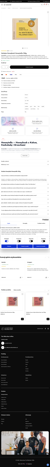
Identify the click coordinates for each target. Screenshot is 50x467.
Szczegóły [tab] (25, 223)
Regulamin (27, 421)
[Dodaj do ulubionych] (48, 12)
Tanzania (26, 362)
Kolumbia (26, 371)
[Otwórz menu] (2, 5)
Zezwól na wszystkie (40, 246)
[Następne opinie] (48, 257)
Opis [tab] (3, 138)
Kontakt (26, 428)
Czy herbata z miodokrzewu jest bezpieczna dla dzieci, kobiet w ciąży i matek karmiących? (19, 206)
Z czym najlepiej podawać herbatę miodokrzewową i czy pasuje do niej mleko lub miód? (19, 210)
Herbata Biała (3, 399)
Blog (2, 423)
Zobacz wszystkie (17, 290)
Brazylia (26, 360)
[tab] (22, 48)
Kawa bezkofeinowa (4, 384)
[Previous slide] (45, 290)
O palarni (2, 421)
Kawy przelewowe (4, 362)
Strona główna (3, 8)
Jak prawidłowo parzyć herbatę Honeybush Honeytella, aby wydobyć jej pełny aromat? (19, 195)
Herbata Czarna (3, 397)
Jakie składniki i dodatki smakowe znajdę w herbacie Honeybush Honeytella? (17, 202)
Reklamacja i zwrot (5, 164)
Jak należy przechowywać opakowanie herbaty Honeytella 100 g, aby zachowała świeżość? (19, 214)
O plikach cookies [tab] (41, 223)
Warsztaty (2, 419)
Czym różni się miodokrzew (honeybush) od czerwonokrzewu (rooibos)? (16, 199)
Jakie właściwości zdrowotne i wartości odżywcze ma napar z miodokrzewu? (16, 191)
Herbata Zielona (3, 401)
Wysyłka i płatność (5, 161)
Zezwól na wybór (25, 246)
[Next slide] (48, 290)
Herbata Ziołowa (3, 408)
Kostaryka (26, 368)
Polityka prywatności (28, 423)
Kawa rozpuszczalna (4, 382)
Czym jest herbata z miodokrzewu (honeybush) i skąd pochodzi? (14, 175)
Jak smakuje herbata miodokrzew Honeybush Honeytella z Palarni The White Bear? (18, 184)
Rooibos (2, 406)
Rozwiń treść (25, 155)
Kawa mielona (3, 380)
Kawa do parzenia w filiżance (5, 366)
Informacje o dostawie (28, 425)
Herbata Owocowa (4, 404)
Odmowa (9, 246)
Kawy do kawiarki (4, 364)
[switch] (19, 241)
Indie (26, 366)
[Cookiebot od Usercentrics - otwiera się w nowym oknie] (43, 220)
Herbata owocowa (15, 8)
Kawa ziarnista (3, 378)
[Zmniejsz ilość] (3, 67)
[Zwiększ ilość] (8, 67)
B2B (26, 419)
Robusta (26, 380)
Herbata (9, 8)
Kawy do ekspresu (4, 360)
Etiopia (26, 364)
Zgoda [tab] (8, 223)
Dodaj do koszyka (29, 67)
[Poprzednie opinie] (45, 257)
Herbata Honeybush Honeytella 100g (26, 8)
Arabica (26, 378)
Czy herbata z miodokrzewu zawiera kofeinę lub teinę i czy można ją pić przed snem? (18, 188)
